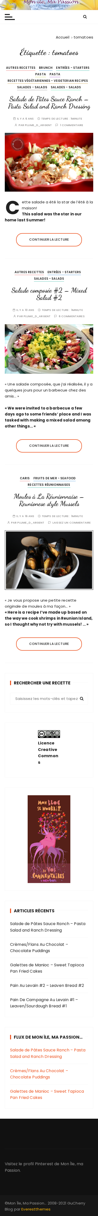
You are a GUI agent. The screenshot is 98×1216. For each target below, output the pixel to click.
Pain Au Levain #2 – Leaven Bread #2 (47, 985)
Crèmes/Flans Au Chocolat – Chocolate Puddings (39, 948)
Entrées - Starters (72, 68)
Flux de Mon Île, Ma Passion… (48, 1037)
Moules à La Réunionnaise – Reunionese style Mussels (49, 500)
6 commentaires (72, 316)
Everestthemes (36, 1209)
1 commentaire (71, 125)
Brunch (46, 68)
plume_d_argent (38, 125)
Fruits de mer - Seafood (54, 478)
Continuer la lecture (49, 239)
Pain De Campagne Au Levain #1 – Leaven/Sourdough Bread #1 (44, 1003)
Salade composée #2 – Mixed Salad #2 (49, 294)
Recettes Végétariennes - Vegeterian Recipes (48, 81)
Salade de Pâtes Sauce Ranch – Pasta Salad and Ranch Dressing (49, 103)
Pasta (40, 74)
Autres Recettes (20, 68)
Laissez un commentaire (72, 522)
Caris (25, 478)
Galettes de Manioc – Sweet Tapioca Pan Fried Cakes (47, 968)
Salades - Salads (32, 87)
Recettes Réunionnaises (49, 485)
